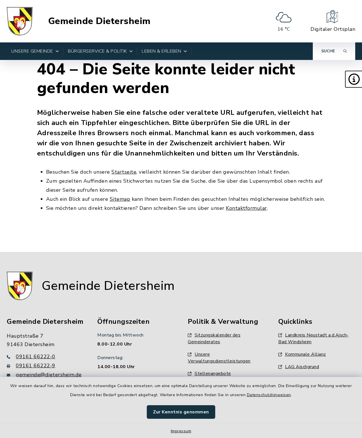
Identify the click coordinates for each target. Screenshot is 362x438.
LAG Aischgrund (302, 367)
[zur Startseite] (20, 21)
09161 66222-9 (35, 365)
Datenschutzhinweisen (269, 395)
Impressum (181, 431)
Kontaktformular (246, 208)
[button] (353, 79)
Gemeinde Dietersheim (99, 21)
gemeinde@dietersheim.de (49, 374)
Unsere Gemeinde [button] (32, 51)
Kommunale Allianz (305, 354)
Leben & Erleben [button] (161, 51)
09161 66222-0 (35, 356)
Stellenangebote (213, 373)
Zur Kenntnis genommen (181, 412)
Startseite (123, 172)
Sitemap (120, 199)
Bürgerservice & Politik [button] (97, 51)
